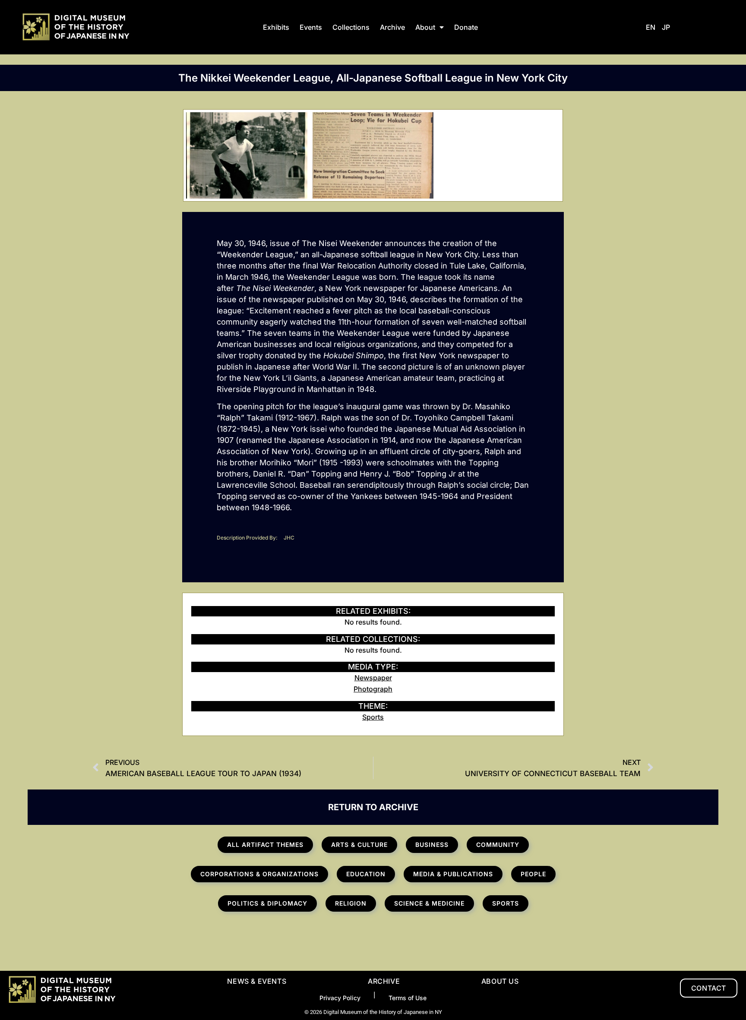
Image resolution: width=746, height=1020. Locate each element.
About (425, 27)
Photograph (373, 689)
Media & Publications (453, 874)
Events (311, 27)
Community (497, 844)
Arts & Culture (359, 844)
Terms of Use (408, 997)
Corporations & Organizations (259, 874)
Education (366, 874)
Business (432, 844)
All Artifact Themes (265, 844)
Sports (373, 717)
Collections (351, 27)
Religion (351, 903)
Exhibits (276, 27)
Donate (466, 27)
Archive (392, 27)
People (533, 874)
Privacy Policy (339, 997)
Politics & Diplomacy (267, 903)
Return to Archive (373, 807)
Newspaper (373, 677)
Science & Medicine (429, 903)
